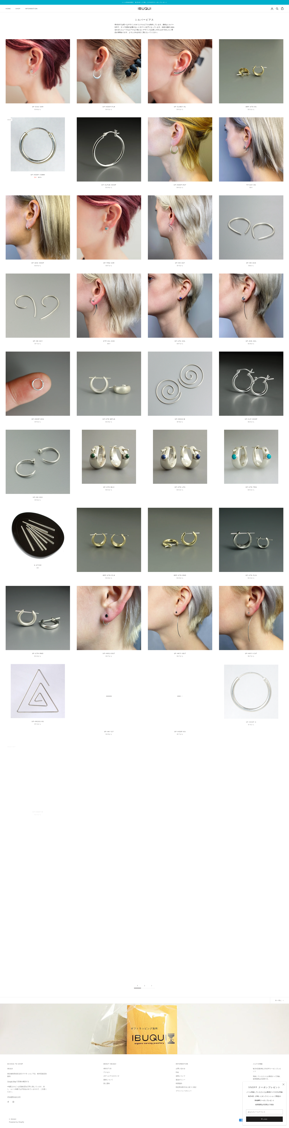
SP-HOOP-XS (180, 731)
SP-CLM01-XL (180, 107)
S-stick (38, 565)
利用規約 (179, 1083)
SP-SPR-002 (251, 966)
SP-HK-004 (251, 263)
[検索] (277, 8)
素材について (108, 1080)
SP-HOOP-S (251, 721)
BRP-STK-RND (180, 575)
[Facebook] (8, 1101)
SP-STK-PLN (251, 575)
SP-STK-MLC (109, 487)
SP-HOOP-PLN (109, 107)
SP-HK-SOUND (180, 966)
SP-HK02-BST (109, 653)
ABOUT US (107, 1068)
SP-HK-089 (109, 888)
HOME (8, 8)
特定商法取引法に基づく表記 (186, 1087)
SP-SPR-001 (251, 809)
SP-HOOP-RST (180, 185)
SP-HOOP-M (38, 809)
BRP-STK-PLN (109, 575)
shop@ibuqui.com (14, 1097)
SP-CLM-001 (180, 888)
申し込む (264, 1119)
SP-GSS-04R (37, 107)
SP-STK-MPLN (109, 419)
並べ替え (278, 1000)
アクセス (106, 1072)
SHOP (18, 8)
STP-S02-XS (180, 809)
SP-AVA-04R (109, 966)
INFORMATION (31, 8)
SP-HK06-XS (108, 809)
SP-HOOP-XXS (38, 419)
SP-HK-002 (38, 497)
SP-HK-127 (109, 731)
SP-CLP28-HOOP (108, 185)
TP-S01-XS (251, 185)
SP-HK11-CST (251, 653)
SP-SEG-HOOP (37, 263)
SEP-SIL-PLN (251, 877)
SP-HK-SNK (38, 966)
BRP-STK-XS (251, 107)
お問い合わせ (180, 1068)
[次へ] (151, 985)
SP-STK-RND (37, 653)
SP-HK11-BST (180, 653)
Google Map (11, 1081)
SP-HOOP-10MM (38, 175)
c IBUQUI (12, 1119)
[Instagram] (13, 1101)
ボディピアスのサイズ (111, 1076)
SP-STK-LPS (180, 487)
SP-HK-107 (38, 888)
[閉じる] (283, 1084)
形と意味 (106, 1083)
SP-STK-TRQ (251, 487)
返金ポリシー (180, 1080)
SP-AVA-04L (251, 341)
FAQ (177, 1072)
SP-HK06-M (180, 419)
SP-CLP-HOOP (251, 419)
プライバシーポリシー (184, 1091)
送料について (180, 1076)
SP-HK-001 (38, 341)
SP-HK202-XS (38, 721)
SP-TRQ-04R (109, 263)
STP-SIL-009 (109, 341)
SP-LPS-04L (180, 341)
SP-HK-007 (180, 263)
